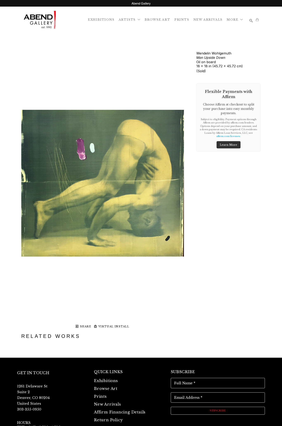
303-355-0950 (29, 409)
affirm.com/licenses (228, 136)
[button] (130, 19)
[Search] (251, 20)
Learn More (228, 145)
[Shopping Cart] (257, 19)
